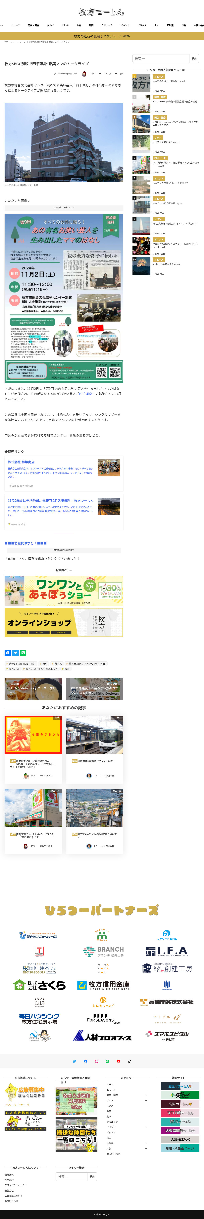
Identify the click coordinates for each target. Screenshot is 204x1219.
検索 (194, 58)
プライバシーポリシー (16, 1185)
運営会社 (9, 1190)
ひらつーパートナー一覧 (17, 1104)
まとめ (65, 25)
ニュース (15, 25)
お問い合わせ (113, 1153)
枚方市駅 (14, 668)
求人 (156, 25)
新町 (45, 663)
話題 (122, 73)
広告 (184, 25)
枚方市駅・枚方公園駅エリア (42, 668)
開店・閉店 (33, 25)
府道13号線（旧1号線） (22, 663)
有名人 (58, 663)
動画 (91, 25)
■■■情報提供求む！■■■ (26, 543)
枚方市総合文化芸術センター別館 (87, 663)
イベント (125, 25)
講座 (67, 668)
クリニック (107, 25)
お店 (78, 25)
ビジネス (141, 25)
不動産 (170, 25)
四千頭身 (85, 393)
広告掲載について (14, 1195)
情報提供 (9, 1174)
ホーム (110, 1084)
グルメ (50, 25)
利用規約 (9, 1179)
